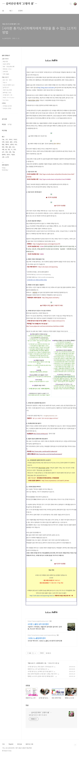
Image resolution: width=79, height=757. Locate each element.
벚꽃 (3, 147)
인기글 (9, 124)
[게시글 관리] (35, 653)
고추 (6, 139)
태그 (11, 10)
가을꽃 (13, 154)
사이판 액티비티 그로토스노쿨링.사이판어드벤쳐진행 (45, 641)
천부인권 (19, 744)
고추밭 (15, 142)
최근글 (4, 124)
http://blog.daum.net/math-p (46, 87)
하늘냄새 (11, 744)
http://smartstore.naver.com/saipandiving (42, 635)
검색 (70, 3)
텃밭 (3, 144)
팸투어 (7, 144)
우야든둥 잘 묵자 (7, 106)
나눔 (3, 139)
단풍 (10, 152)
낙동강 (15, 139)
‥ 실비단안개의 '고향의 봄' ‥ (19, 3)
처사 (3, 744)
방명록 (20, 10)
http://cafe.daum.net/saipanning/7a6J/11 (42, 595)
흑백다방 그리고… (8, 69)
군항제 (11, 144)
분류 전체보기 (6, 55)
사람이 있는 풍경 (7, 90)
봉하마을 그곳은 (7, 92)
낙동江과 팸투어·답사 (8, 85)
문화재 (3, 154)
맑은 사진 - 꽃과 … (8, 80)
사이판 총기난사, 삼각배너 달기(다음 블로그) (40, 671)
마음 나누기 (31, 663)
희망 (9, 149)
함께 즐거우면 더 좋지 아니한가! (38, 715)
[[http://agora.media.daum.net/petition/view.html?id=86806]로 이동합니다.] (51, 203)
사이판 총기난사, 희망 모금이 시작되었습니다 (40, 667)
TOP (75, 744)
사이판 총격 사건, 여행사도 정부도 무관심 (37, 279)
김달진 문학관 (6, 64)
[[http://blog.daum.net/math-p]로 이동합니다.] (51, 302)
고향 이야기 (5, 59)
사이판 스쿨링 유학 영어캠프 (38, 624)
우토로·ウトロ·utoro (8, 97)
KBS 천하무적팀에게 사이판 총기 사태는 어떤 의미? (42, 674)
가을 (13, 152)
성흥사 (8, 154)
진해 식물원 (6, 74)
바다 (16, 144)
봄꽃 (11, 142)
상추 (3, 152)
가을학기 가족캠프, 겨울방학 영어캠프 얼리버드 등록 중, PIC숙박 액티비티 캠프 (45, 628)
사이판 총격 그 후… (41, 663)
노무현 (7, 157)
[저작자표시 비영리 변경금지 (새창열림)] (48, 653)
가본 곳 (5, 82)
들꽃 (10, 147)
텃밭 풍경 (5, 61)
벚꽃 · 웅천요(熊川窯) (8, 66)
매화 (6, 147)
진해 (3, 142)
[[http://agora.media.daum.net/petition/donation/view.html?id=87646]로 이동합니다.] (51, 194)
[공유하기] (33, 653)
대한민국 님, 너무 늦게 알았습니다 (37, 669)
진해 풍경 (5, 71)
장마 (14, 149)
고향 (3, 157)
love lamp (5, 100)
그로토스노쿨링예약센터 (37, 638)
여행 (3, 149)
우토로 (10, 139)
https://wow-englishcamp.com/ (38, 621)
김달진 (7, 142)
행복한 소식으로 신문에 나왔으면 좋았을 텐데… (41, 676)
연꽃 (6, 152)
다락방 (4, 103)
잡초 (13, 147)
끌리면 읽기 (6, 87)
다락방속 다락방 (7, 108)
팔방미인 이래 (29, 744)
